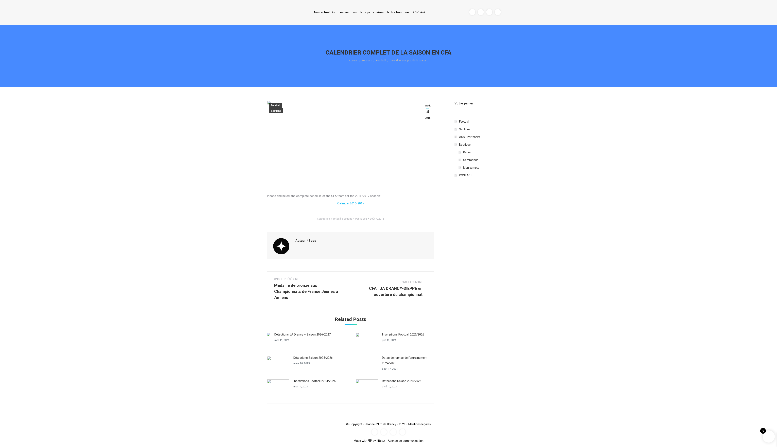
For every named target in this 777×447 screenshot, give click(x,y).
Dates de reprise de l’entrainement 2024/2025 (404, 360)
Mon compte (471, 167)
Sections (367, 60)
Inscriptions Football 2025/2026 (403, 334)
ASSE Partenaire (470, 137)
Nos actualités (324, 12)
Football (381, 60)
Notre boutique (398, 12)
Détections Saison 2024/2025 (401, 381)
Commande (470, 160)
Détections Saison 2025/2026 (313, 358)
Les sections (348, 12)
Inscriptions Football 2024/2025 (314, 381)
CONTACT (465, 175)
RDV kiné (419, 12)
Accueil (353, 60)
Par (361, 218)
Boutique (465, 144)
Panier (467, 152)
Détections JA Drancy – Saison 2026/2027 (302, 334)
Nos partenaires (372, 12)
